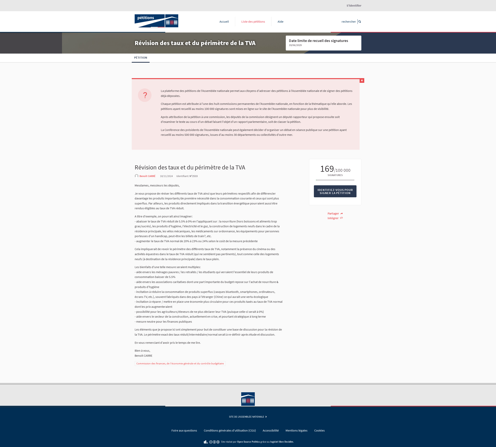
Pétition (140, 57)
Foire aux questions (184, 430)
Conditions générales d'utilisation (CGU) (230, 430)
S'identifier (354, 5)
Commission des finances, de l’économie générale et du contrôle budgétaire (180, 363)
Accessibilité (271, 430)
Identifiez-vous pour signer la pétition (335, 191)
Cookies (319, 430)
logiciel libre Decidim (281, 441)
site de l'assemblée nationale (247, 416)
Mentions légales (296, 430)
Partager (333, 213)
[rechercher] (359, 21)
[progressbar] (335, 180)
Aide (280, 21)
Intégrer (333, 218)
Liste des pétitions (253, 21)
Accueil (224, 21)
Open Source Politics (248, 441)
